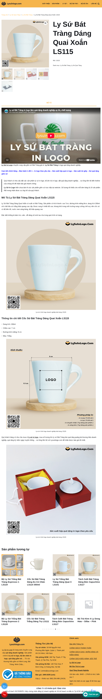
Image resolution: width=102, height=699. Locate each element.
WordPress (19, 696)
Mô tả (49, 103)
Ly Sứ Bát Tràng (27, 15)
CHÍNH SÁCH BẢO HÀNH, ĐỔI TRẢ (83, 659)
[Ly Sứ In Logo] (11, 4)
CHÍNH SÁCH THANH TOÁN (80, 648)
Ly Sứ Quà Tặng (15, 15)
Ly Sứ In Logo (7, 165)
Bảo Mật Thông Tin (76, 644)
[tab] (49, 103)
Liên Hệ (94, 3)
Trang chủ (4, 15)
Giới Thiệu (46, 3)
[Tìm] (99, 4)
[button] (45, 23)
